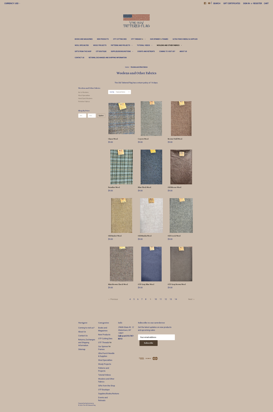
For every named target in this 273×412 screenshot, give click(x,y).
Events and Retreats (146, 51)
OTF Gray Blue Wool (146, 284)
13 (171, 299)
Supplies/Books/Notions (121, 51)
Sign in (246, 3)
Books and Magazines (84, 39)
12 (166, 299)
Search (216, 3)
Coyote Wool (143, 139)
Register (257, 3)
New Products (103, 39)
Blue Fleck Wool (144, 187)
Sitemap (81, 349)
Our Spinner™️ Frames (159, 39)
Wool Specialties (82, 45)
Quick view (120, 116)
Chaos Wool (113, 139)
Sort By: (112, 92)
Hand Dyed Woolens (85, 98)
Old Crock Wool (174, 236)
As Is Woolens (83, 92)
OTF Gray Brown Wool (177, 284)
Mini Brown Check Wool (118, 284)
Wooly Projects (99, 45)
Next (190, 299)
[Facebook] (205, 3)
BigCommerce (89, 403)
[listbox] (123, 92)
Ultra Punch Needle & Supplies (185, 39)
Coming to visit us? (167, 51)
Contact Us (79, 58)
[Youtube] (209, 3)
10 (156, 299)
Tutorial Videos (143, 45)
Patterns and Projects (120, 45)
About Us (183, 51)
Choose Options (121, 121)
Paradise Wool (114, 187)
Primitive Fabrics (84, 101)
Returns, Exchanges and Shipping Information (108, 58)
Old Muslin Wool (144, 236)
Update (101, 115)
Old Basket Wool (115, 236)
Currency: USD (11, 3)
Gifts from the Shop (83, 51)
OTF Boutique (101, 51)
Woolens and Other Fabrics (168, 45)
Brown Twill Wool (175, 139)
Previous (114, 299)
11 (161, 299)
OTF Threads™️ (137, 39)
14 (176, 299)
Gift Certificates (231, 3)
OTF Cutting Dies (120, 39)
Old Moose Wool (174, 187)
